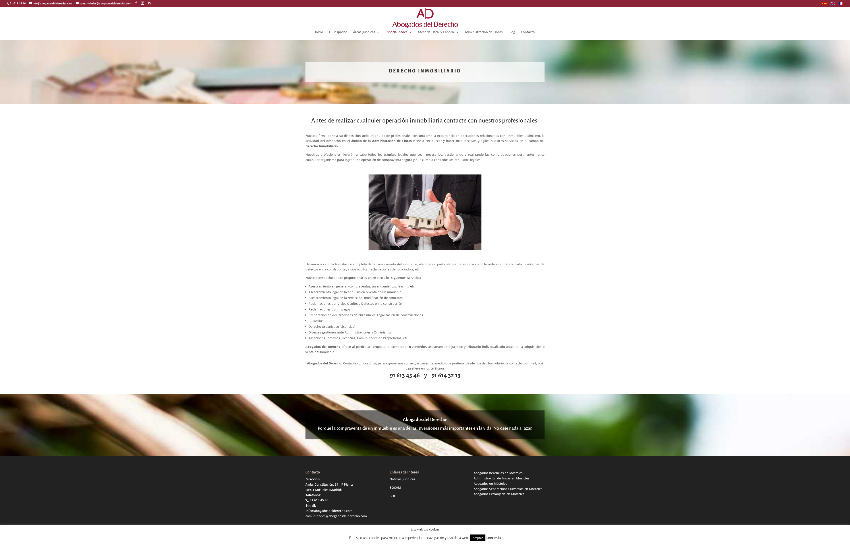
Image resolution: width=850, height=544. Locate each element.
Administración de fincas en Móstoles (501, 478)
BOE (393, 496)
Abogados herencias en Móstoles (498, 473)
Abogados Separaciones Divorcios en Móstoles (508, 489)
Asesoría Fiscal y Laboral (436, 32)
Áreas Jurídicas (364, 32)
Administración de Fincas (484, 32)
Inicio (319, 32)
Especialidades (396, 32)
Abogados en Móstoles (490, 483)
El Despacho (338, 32)
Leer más (493, 537)
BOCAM (395, 487)
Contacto (528, 32)
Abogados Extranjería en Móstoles (499, 494)
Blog (511, 32)
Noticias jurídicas (402, 479)
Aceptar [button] (478, 538)
